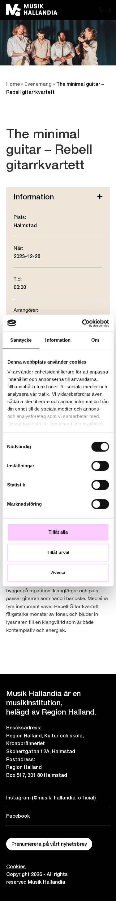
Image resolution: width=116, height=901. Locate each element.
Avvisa (58, 572)
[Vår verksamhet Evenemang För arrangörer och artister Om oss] (105, 10)
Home (13, 84)
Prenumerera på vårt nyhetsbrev (49, 844)
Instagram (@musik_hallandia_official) (51, 798)
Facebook (18, 816)
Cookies (16, 867)
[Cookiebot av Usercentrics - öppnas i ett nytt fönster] (82, 323)
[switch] (100, 466)
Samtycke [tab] (21, 340)
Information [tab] (58, 340)
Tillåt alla (58, 532)
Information (34, 196)
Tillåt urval (58, 552)
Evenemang (38, 84)
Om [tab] (95, 340)
